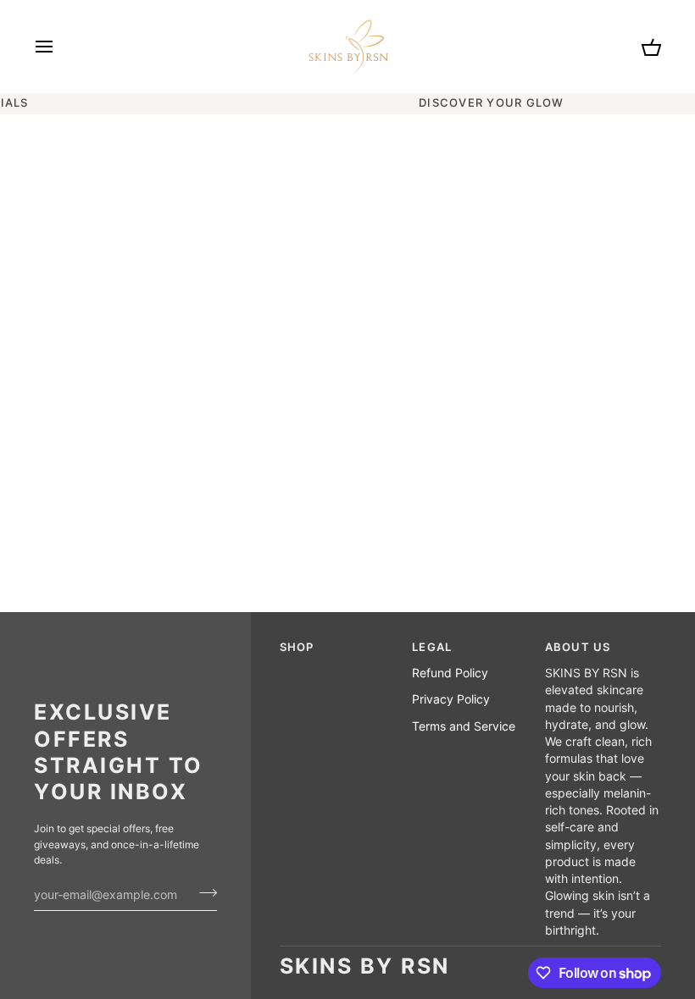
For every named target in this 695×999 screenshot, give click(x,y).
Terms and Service (463, 726)
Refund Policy (450, 673)
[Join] (203, 892)
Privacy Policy (451, 699)
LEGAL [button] (432, 647)
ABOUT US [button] (578, 647)
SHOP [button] (297, 647)
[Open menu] (59, 46)
